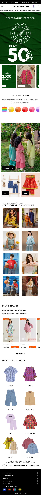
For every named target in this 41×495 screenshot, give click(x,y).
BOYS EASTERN (20, 310)
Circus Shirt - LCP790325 (7, 344)
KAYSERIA (5, 2)
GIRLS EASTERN (7, 310)
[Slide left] (3, 334)
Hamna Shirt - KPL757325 (24, 344)
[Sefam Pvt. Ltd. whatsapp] (34, 6)
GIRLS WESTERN (8, 314)
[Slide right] (37, 334)
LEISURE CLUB (15, 2)
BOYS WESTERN (21, 314)
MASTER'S (35, 2)
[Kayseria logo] (21, 6)
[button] (2, 6)
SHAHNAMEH (26, 2)
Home (3, 203)
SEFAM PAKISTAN (22, 493)
